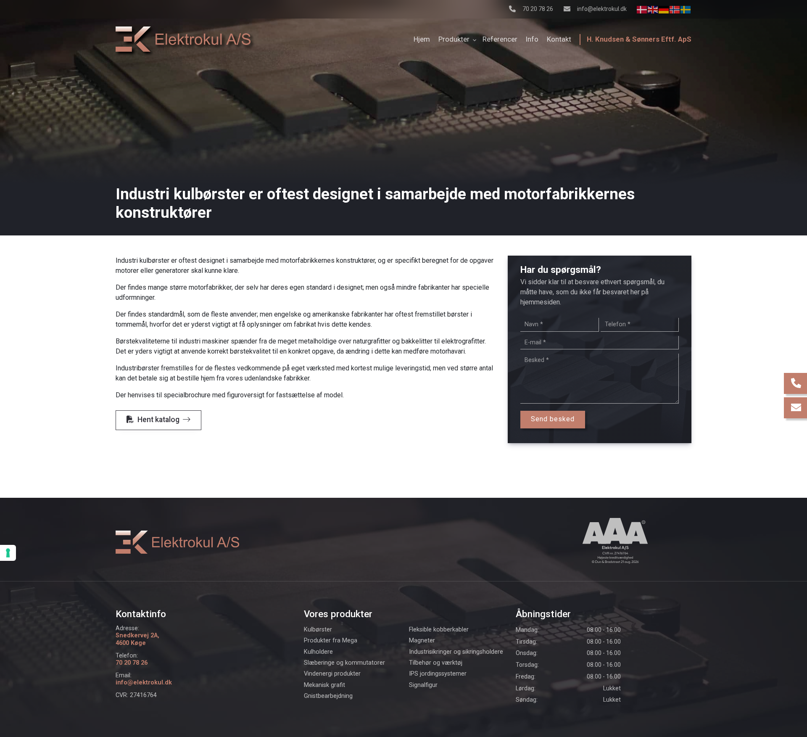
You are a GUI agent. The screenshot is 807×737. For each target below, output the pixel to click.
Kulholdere (318, 652)
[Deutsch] (664, 9)
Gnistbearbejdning (328, 696)
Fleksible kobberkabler (439, 630)
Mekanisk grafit (324, 685)
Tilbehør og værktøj (435, 663)
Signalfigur (423, 685)
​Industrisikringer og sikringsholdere (456, 652)
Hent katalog (158, 419)
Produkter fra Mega (330, 641)
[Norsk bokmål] (675, 9)
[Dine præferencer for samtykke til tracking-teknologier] (8, 553)
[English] (653, 9)
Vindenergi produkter (332, 674)
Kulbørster (318, 630)
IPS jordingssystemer (438, 674)
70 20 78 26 (537, 8)
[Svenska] (685, 9)
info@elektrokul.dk (602, 8)
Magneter (422, 641)
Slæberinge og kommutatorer (344, 663)
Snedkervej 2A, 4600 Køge (137, 639)
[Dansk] (642, 9)
